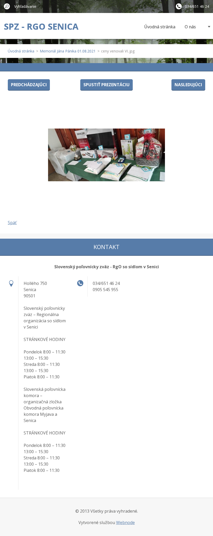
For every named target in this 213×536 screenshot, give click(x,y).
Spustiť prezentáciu (106, 85)
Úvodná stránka (159, 27)
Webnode (125, 522)
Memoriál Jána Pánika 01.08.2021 (68, 51)
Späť (12, 222)
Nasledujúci (188, 85)
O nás (190, 27)
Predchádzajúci (29, 85)
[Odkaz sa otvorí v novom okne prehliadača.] (106, 154)
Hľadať (7, 6)
